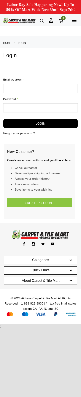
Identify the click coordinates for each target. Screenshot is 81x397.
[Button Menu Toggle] (74, 20)
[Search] (41, 20)
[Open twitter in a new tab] (43, 244)
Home (7, 43)
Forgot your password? (19, 133)
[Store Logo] (19, 20)
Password (10, 99)
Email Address (13, 79)
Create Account (39, 203)
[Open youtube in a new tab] (52, 244)
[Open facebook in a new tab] (24, 244)
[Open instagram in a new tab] (33, 244)
